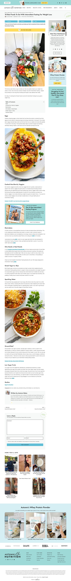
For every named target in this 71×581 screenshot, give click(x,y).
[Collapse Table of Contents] (43, 102)
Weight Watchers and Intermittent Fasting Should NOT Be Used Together (11, 496)
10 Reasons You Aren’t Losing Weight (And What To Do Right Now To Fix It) (39, 496)
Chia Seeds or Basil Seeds (11, 108)
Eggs (7, 103)
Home (23, 7)
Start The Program (35, 222)
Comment (9, 420)
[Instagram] (60, 3)
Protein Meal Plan (60, 560)
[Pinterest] (62, 3)
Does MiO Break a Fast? (10, 408)
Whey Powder (29, 554)
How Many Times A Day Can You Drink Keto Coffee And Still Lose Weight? (39, 473)
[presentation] (11, 463)
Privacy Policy (39, 577)
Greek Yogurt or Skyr (10, 110)
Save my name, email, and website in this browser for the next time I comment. (23, 441)
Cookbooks (28, 558)
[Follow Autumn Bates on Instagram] (12, 403)
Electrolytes (8, 107)
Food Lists (49, 558)
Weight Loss (49, 554)
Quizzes (38, 560)
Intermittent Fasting (51, 556)
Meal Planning (60, 554)
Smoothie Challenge (61, 556)
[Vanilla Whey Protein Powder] (14, 526)
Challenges (39, 556)
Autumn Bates (10, 16)
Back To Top (44, 577)
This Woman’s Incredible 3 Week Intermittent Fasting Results (25, 473)
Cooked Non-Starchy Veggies (12, 105)
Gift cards (28, 560)
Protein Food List (60, 558)
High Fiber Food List (61, 561)
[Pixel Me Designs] (37, 579)
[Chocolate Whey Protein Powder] (35, 526)
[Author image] (5, 16)
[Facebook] (58, 3)
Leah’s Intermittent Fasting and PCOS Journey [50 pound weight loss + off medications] (11, 473)
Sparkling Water (9, 112)
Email (27, 438)
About (35, 577)
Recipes (48, 560)
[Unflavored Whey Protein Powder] (56, 526)
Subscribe (7, 2)
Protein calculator (40, 558)
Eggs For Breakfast (9, 384)
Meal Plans (28, 556)
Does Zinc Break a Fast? (40, 408)
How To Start (39, 554)
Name (9, 438)
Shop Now (57, 83)
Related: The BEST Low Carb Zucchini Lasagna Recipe (17, 201)
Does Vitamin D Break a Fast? (25, 478)
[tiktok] (64, 3)
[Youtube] (66, 3)
